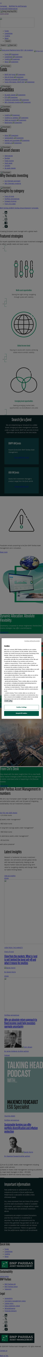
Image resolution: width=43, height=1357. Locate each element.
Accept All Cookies (21, 713)
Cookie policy (8, 701)
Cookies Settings (21, 707)
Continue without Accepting (32, 641)
